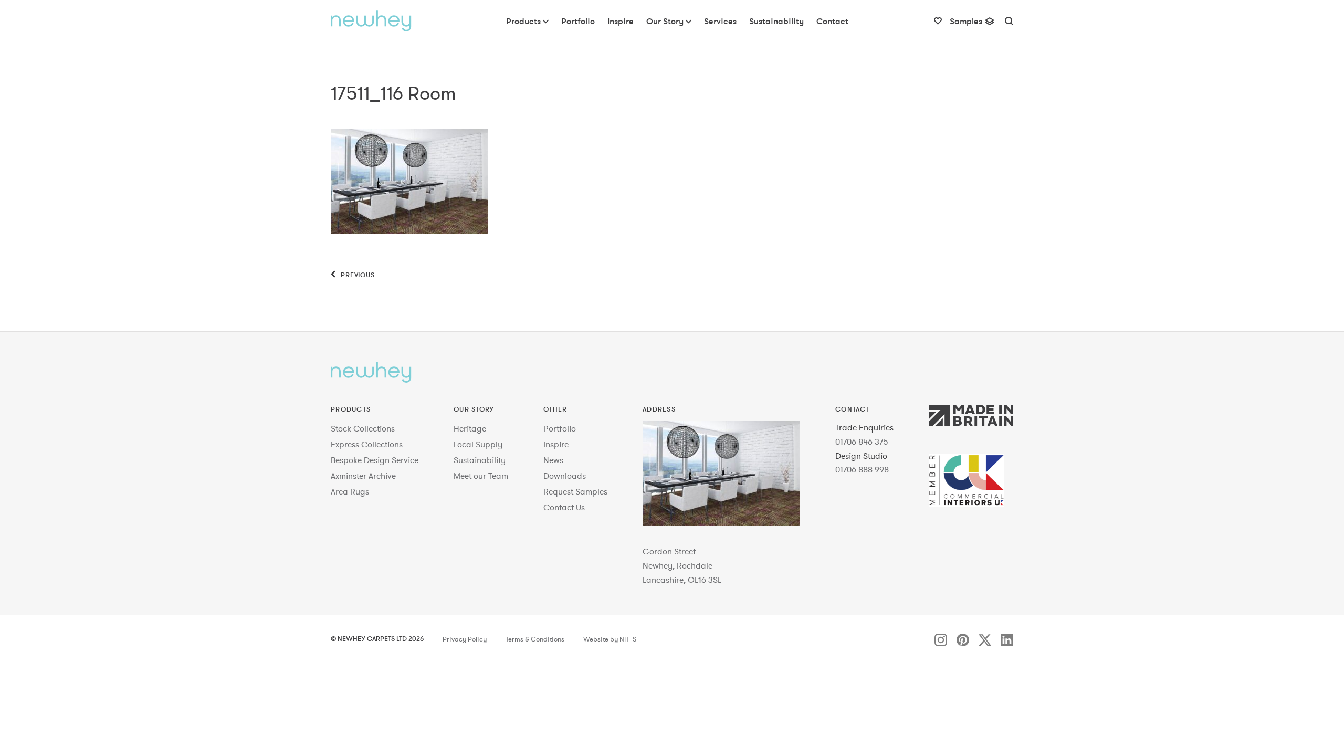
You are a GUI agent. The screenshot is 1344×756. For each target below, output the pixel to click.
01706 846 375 (861, 441)
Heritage (470, 428)
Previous (357, 274)
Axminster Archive (363, 475)
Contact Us (564, 507)
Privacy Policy (465, 639)
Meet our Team (481, 475)
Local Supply (478, 444)
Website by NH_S (609, 639)
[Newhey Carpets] (371, 21)
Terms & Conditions (535, 639)
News (553, 460)
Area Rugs (350, 491)
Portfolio (559, 428)
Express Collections (367, 444)
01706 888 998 (862, 469)
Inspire (556, 444)
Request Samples (575, 491)
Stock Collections (363, 428)
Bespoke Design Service (374, 460)
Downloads (564, 475)
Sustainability (480, 460)
